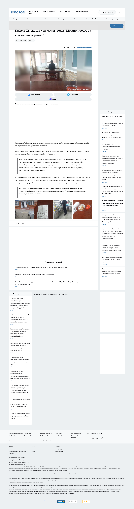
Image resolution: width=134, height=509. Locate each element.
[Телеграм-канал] (73, 95)
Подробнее (57, 480)
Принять (116, 26)
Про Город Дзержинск (14, 440)
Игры (31, 13)
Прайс (33, 451)
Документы (49, 19)
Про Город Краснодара (46, 440)
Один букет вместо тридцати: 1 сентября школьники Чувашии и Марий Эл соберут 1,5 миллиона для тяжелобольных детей (49, 284)
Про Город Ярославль (14, 435)
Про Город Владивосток (30, 440)
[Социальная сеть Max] (53, 99)
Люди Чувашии (49, 11)
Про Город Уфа (59, 435)
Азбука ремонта (16, 19)
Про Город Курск (28, 435)
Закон (31, 40)
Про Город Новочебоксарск (16, 433)
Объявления (35, 449)
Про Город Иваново (76, 433)
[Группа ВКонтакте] (34, 95)
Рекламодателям (81, 11)
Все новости (33, 11)
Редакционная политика (15, 449)
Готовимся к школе (33, 19)
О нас (33, 446)
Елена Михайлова (84, 47)
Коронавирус (21, 40)
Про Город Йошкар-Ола (46, 433)
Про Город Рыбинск (45, 435)
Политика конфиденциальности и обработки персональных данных (26, 482)
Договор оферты (59, 449)
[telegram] (24, 223)
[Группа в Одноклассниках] (93, 438)
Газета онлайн (65, 11)
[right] (123, 19)
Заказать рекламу (112, 19)
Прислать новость (107, 12)
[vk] (17, 223)
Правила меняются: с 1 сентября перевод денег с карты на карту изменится (41, 268)
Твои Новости (27, 433)
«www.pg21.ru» (21, 457)
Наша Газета (59, 433)
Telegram (11, 446)
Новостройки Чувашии (93, 19)
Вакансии (77, 19)
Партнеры (11, 453)
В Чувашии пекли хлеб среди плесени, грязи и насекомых (35, 276)
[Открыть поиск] (120, 12)
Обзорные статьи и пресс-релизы (17, 451)
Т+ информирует (63, 19)
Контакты (57, 446)
